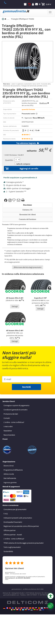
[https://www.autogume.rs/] (40, 609)
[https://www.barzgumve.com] (26, 609)
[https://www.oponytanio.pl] (17, 609)
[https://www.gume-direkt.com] (36, 608)
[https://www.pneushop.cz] (44, 608)
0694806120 (6, 2)
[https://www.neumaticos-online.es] (30, 608)
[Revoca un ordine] (29, 4)
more (6, 579)
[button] (50, 596)
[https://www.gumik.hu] (14, 609)
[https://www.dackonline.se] (13, 608)
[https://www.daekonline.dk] (21, 608)
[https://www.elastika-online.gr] (23, 609)
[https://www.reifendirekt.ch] (10, 608)
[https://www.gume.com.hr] (29, 609)
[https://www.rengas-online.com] (42, 608)
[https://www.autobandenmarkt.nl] (24, 608)
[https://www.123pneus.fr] (7, 608)
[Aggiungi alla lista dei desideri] (14, 200)
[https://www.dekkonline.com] (19, 608)
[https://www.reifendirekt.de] (4, 608)
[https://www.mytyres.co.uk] (27, 608)
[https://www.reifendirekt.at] (33, 608)
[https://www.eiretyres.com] (11, 609)
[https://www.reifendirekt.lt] (35, 609)
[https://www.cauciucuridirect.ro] (20, 609)
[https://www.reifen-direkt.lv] (37, 609)
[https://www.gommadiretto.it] (16, 608)
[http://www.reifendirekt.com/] (43, 609)
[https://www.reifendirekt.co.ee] (32, 609)
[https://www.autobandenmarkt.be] (39, 608)
